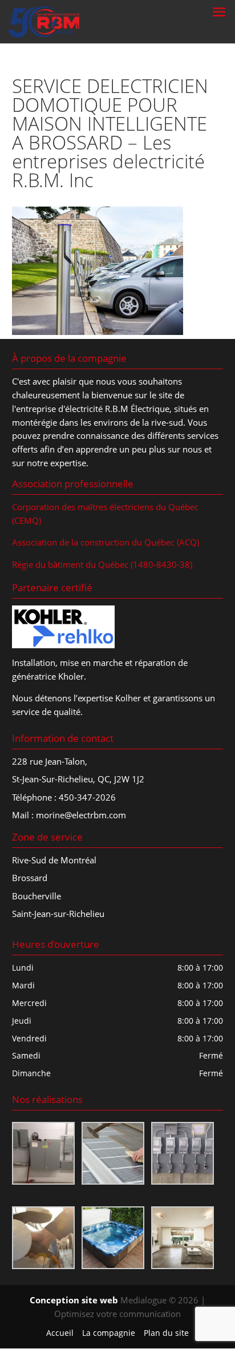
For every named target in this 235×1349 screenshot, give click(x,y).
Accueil (60, 1332)
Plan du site (166, 1332)
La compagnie (108, 1332)
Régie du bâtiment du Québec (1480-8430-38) (102, 564)
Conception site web (74, 1300)
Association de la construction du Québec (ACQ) (105, 542)
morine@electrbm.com (81, 815)
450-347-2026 (87, 797)
